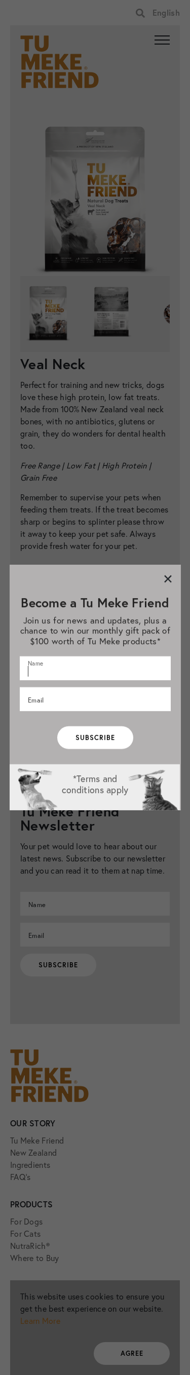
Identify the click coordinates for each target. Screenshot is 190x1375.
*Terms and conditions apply (95, 784)
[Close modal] (167, 578)
